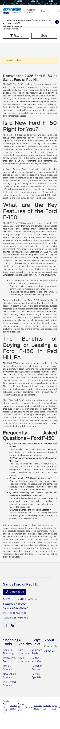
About (49, 640)
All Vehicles (25, 642)
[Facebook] (6, 625)
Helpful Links (38, 642)
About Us (49, 651)
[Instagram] (13, 625)
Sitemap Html (38, 707)
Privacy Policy (13, 707)
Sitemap (29, 707)
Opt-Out (54, 707)
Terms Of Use (21, 707)
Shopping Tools (10, 642)
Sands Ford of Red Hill (6, 707)
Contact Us (16, 591)
